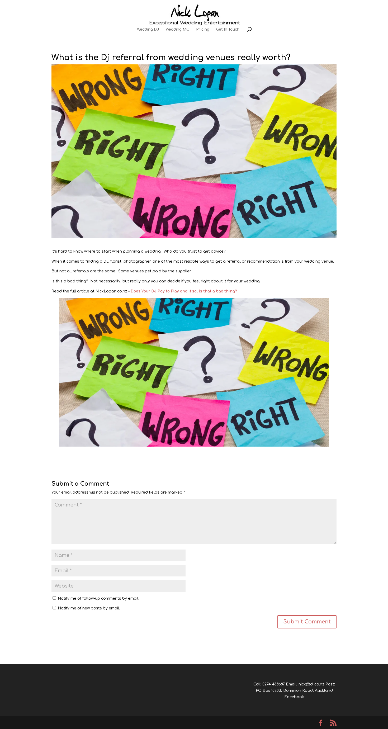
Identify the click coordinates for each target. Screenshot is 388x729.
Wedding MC (177, 29)
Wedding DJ (148, 29)
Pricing (202, 29)
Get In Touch (227, 29)
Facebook (294, 697)
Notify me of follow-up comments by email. (98, 598)
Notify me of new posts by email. (89, 608)
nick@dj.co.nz (311, 684)
